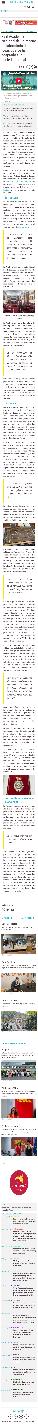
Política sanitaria (18, 1229)
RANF (20, 1208)
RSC (14, 1367)
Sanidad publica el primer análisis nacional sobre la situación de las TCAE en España (24, 1372)
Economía (16, 1216)
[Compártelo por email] (36, 67)
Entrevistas (16, 1355)
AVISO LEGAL (29, 1421)
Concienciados (17, 1380)
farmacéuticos (5, 1208)
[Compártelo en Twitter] (21, 67)
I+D (14, 1313)
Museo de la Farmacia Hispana (18, 181)
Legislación (16, 1300)
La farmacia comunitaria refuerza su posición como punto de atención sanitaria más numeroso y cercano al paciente (24, 1276)
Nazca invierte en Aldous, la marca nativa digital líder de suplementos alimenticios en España (24, 1221)
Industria (16, 1258)
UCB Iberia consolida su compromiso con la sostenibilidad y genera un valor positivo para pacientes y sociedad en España (24, 1318)
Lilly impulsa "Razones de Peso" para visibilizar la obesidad (23, 1383)
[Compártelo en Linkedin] (31, 67)
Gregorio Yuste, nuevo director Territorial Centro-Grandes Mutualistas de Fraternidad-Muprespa (23, 1333)
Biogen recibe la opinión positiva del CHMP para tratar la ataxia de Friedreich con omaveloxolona (24, 1305)
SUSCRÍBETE (18, 1421)
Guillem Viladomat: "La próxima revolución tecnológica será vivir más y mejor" (24, 1347)
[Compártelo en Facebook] (26, 67)
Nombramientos (18, 1327)
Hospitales (16, 1286)
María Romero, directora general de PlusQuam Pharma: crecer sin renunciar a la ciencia (24, 1359)
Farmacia (16, 1271)
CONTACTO (6, 1421)
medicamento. (23, 227)
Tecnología (16, 1246)
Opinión (15, 1342)
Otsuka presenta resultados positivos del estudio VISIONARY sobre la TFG (24, 1263)
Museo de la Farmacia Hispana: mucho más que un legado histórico (23, 1394)
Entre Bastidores (7, 31)
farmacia (14, 1208)
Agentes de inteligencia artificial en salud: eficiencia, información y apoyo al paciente (24, 1251)
